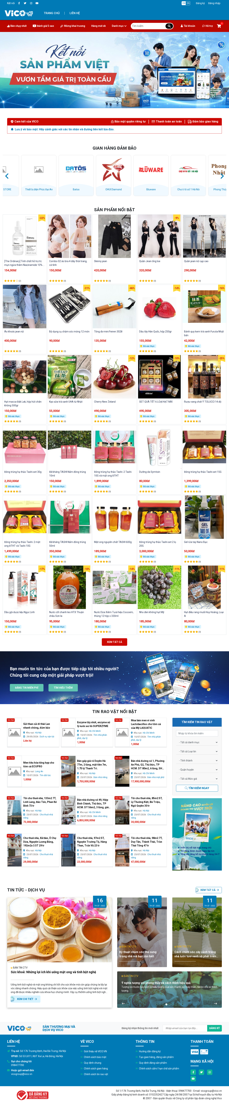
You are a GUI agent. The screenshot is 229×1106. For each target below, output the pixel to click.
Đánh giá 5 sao (45, 25)
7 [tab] (176, 1004)
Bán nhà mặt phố (155, 777)
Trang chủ (52, 13)
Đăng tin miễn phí (26, 687)
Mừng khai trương (74, 25)
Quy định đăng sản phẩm (152, 1062)
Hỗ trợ (209, 25)
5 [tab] (170, 1004)
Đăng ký (200, 3)
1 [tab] (157, 1004)
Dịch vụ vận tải (47, 736)
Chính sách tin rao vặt (95, 1074)
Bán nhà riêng (100, 777)
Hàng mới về (98, 25)
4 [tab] (166, 1004)
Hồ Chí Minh (95, 731)
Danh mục (118, 25)
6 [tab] (173, 1004)
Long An (39, 771)
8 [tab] (179, 1004)
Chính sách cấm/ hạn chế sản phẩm (158, 1068)
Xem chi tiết (25, 999)
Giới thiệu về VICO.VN (95, 1051)
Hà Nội (38, 732)
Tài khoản (189, 25)
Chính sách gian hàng (95, 1068)
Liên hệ (75, 13)
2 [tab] (160, 1004)
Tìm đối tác (45, 775)
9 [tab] (182, 1004)
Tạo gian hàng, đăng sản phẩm (156, 1057)
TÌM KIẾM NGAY (198, 788)
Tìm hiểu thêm (63, 687)
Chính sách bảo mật (94, 1057)
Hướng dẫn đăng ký (149, 1051)
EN (188, 3)
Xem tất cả (114, 642)
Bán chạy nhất (18, 25)
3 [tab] (163, 1004)
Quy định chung (92, 1062)
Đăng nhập (214, 3)
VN (183, 3)
